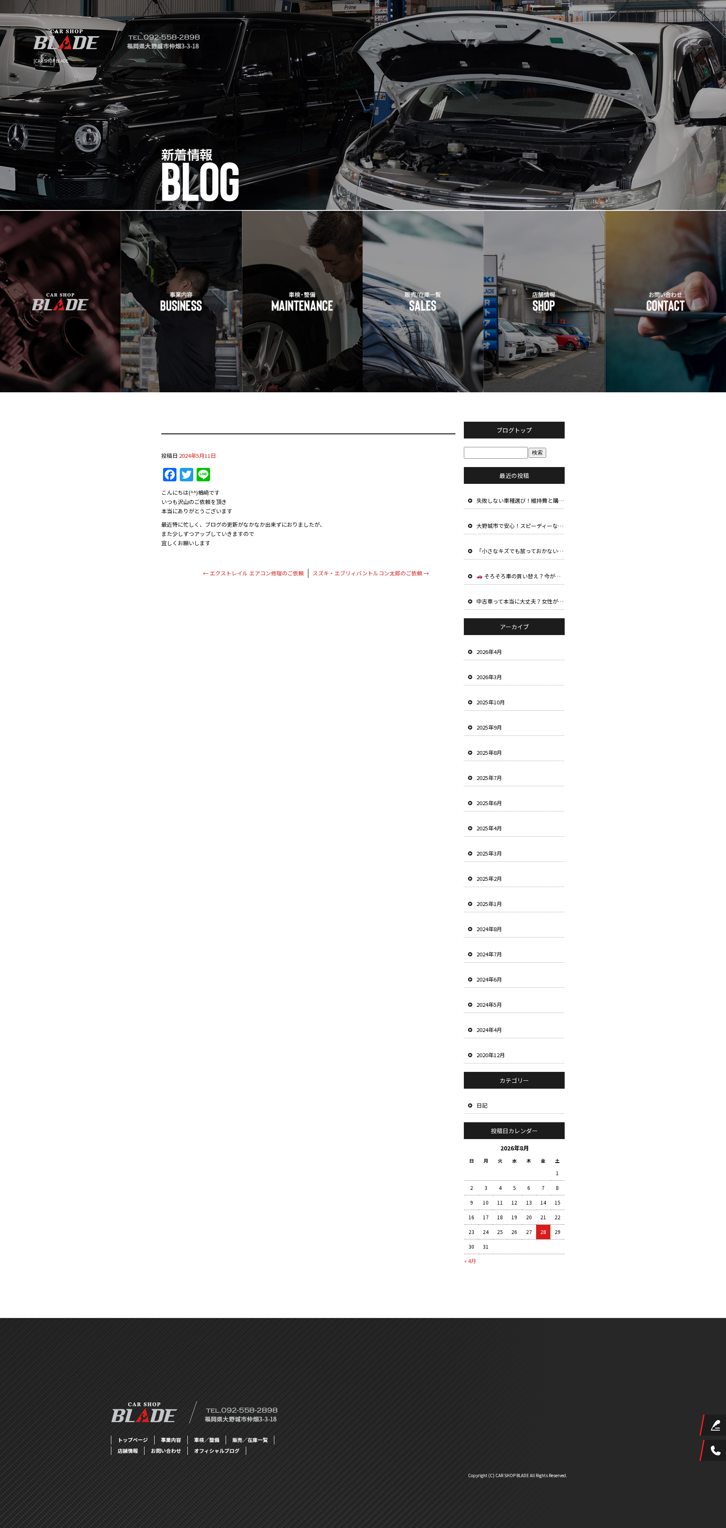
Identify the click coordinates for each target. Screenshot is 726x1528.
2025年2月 (489, 878)
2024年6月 (489, 979)
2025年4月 (489, 828)
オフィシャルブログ (216, 1450)
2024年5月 (489, 1004)
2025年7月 (489, 778)
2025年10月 (490, 702)
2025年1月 (489, 904)
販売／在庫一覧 (423, 301)
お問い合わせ (665, 301)
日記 (481, 1105)
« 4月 (470, 1260)
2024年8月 (489, 929)
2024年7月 (489, 954)
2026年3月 (489, 677)
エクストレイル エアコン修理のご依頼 (253, 573)
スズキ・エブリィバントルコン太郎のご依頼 (371, 573)
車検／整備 (302, 301)
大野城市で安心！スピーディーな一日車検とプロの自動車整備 (520, 526)
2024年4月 (489, 1030)
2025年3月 (489, 853)
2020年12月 (490, 1055)
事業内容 (181, 301)
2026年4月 (489, 652)
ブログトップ (514, 430)
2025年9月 (489, 727)
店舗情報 (544, 301)
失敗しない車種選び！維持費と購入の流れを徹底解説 (520, 500)
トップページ (60, 301)
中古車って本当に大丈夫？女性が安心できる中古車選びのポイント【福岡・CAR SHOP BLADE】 (520, 601)
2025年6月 (489, 803)
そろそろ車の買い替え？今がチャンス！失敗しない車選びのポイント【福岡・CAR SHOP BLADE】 (524, 576)
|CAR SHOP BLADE (51, 61)
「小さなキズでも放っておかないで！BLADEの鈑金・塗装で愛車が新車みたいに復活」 (520, 551)
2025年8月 (489, 752)
